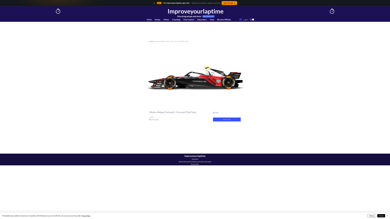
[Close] (387, 215)
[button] (252, 20)
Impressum (195, 159)
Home (151, 41)
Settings (371, 216)
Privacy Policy (195, 164)
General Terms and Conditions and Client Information (195, 161)
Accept (381, 216)
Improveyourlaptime (196, 11)
